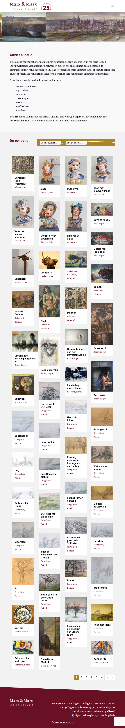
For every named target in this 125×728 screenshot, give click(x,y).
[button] (113, 6)
